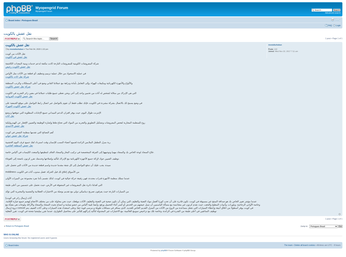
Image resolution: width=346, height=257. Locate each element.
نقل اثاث (9, 116)
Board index (14, 20)
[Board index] (20, 9)
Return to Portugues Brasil (17, 226)
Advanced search (333, 13)
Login (338, 25)
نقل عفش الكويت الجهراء (18, 106)
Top (340, 214)
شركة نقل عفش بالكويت (17, 86)
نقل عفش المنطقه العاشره (19, 145)
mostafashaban (16, 49)
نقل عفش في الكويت (16, 57)
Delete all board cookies (304, 245)
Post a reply (9, 37)
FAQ (330, 25)
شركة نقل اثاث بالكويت (17, 76)
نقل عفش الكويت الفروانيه (19, 96)
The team (288, 245)
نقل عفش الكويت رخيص (17, 66)
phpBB (164, 250)
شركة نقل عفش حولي (16, 135)
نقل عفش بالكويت (18, 34)
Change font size (338, 19)
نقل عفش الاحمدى (14, 126)
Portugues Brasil (30, 20)
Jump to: (304, 226)
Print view (332, 19)
